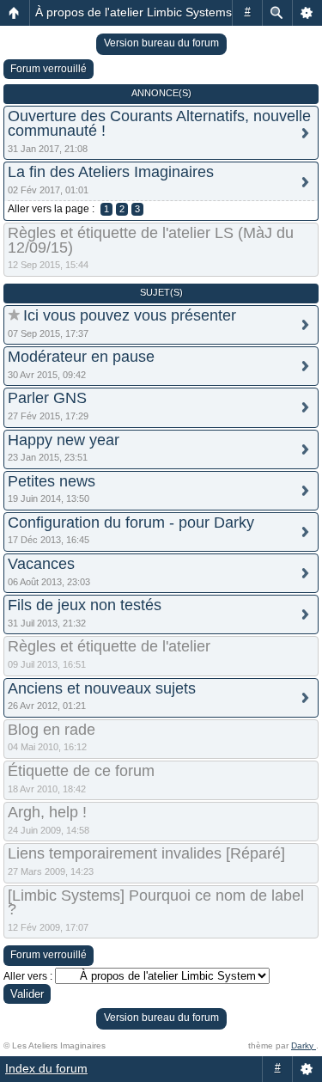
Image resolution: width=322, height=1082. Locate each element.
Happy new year (63, 440)
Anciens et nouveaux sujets (102, 688)
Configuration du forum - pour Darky (131, 522)
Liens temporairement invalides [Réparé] (146, 853)
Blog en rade (51, 729)
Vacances (41, 563)
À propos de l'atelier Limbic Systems (133, 12)
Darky (303, 1045)
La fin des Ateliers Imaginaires (111, 171)
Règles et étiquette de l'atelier (109, 646)
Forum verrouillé (48, 69)
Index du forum (46, 1068)
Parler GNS (47, 398)
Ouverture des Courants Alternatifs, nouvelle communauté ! (159, 123)
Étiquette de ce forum (81, 770)
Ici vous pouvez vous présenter (129, 315)
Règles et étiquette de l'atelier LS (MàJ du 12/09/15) (151, 240)
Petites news (51, 481)
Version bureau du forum (161, 43)
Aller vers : (27, 976)
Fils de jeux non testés (84, 605)
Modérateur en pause (81, 356)
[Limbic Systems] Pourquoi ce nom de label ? (156, 903)
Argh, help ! (47, 812)
